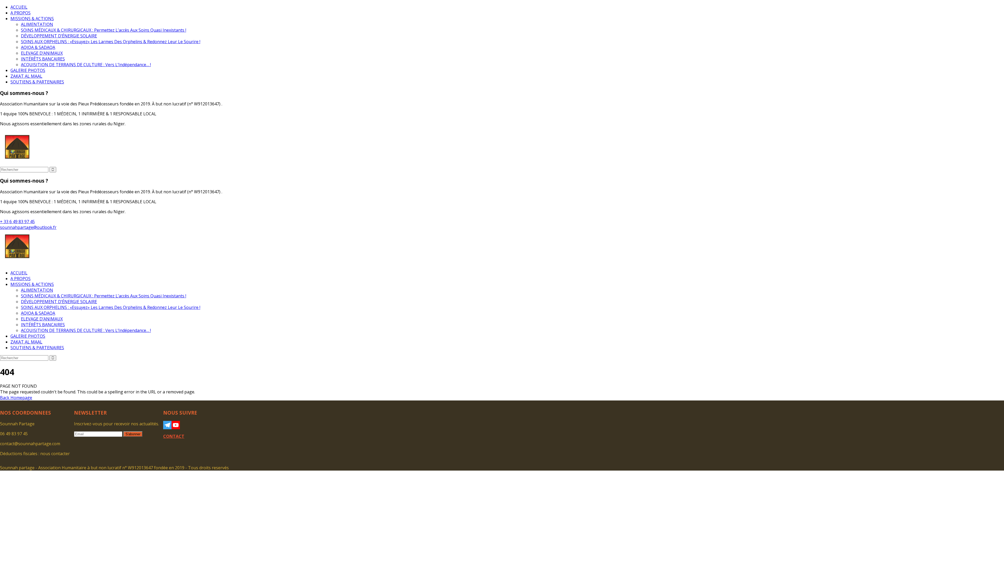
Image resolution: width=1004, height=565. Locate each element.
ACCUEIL (18, 7)
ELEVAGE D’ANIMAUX (42, 53)
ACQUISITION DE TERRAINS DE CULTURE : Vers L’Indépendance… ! (86, 64)
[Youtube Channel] (176, 425)
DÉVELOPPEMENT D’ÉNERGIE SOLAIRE (59, 36)
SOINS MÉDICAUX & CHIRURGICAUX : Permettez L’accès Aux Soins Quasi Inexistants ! (103, 30)
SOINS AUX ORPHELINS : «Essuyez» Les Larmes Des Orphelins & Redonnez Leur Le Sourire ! (110, 41)
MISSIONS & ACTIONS (32, 18)
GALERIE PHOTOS (27, 70)
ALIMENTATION (37, 24)
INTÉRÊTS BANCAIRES (43, 59)
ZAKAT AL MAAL (26, 76)
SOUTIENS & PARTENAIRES (37, 82)
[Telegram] (167, 425)
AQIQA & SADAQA (38, 47)
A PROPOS (20, 13)
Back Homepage (16, 397)
